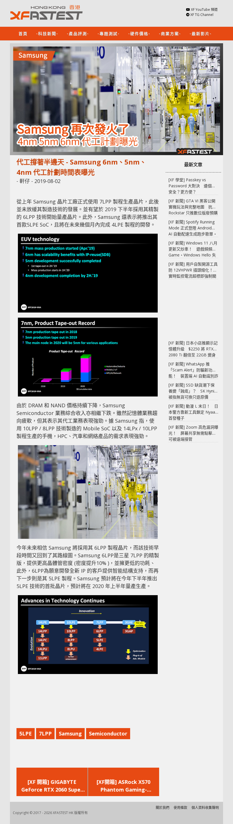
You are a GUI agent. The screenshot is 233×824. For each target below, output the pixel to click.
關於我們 (162, 807)
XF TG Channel (201, 14)
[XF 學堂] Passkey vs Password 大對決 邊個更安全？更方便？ (192, 185)
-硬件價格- (139, 33)
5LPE (25, 733)
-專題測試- (108, 33)
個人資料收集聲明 (205, 807)
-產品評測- (78, 33)
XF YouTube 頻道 (204, 9)
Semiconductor (108, 733)
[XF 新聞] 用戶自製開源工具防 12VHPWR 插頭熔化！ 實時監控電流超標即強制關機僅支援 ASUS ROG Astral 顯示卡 (193, 276)
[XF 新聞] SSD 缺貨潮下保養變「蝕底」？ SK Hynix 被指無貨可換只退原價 (192, 391)
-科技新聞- (47, 33)
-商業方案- (170, 33)
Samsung (70, 733)
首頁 (23, 33)
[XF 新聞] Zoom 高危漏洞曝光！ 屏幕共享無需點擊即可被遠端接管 (193, 433)
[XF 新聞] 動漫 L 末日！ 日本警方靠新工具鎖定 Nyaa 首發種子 (193, 412)
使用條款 (180, 807)
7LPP (45, 733)
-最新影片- (201, 33)
